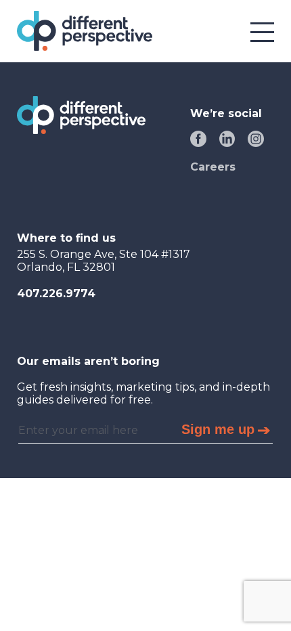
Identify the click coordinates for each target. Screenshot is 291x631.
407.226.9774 (56, 293)
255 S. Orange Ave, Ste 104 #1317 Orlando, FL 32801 (103, 261)
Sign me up (217, 429)
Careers (213, 166)
